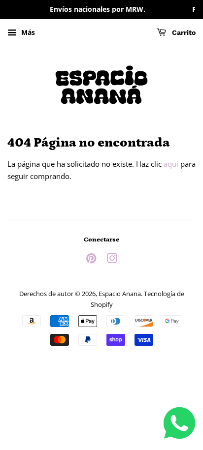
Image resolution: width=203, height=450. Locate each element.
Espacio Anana (120, 293)
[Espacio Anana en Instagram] (111, 260)
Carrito (183, 32)
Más (27, 32)
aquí (171, 164)
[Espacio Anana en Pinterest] (91, 260)
